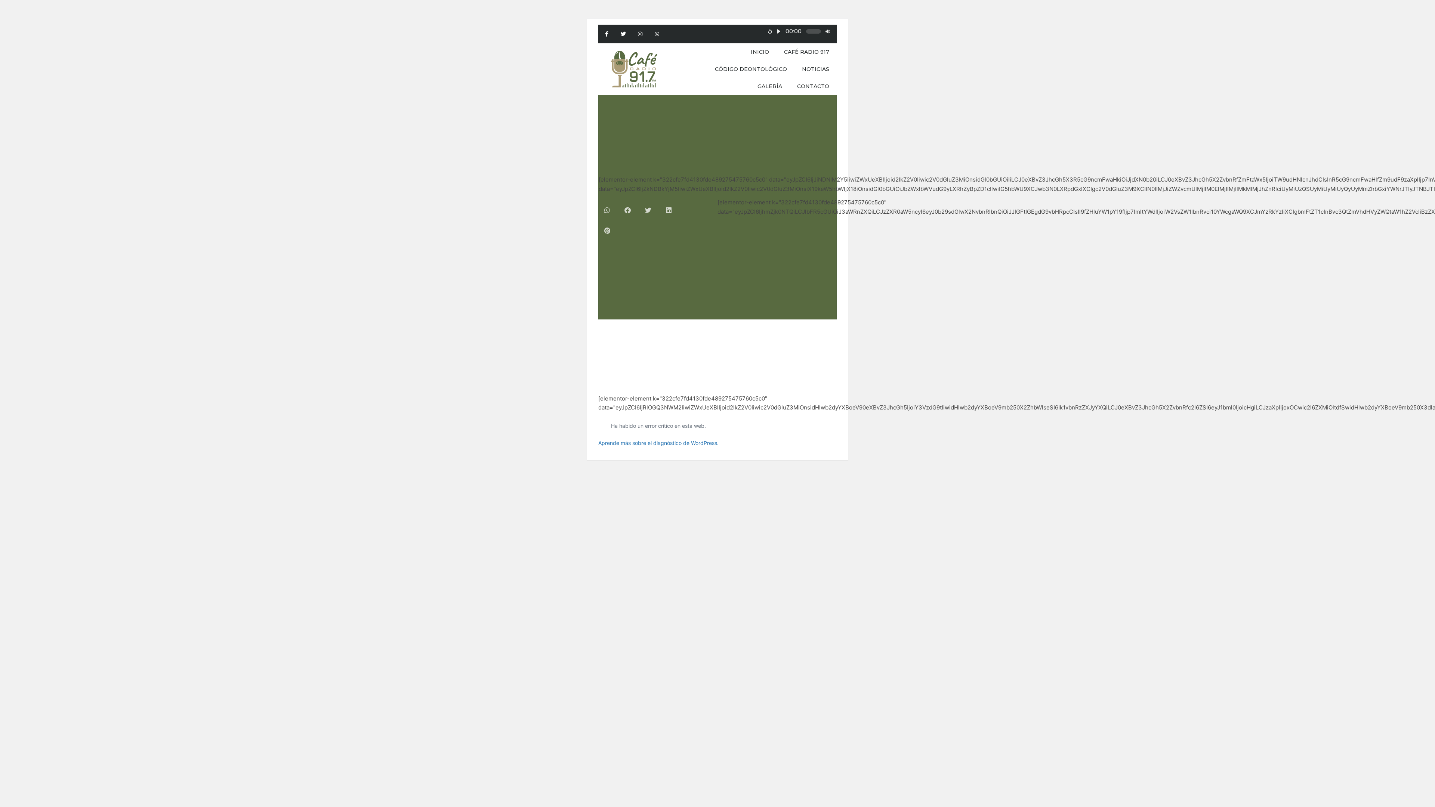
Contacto (813, 86)
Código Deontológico (751, 69)
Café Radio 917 (806, 52)
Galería (769, 86)
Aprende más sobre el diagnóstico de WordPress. (658, 443)
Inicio (760, 52)
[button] (607, 210)
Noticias (815, 69)
